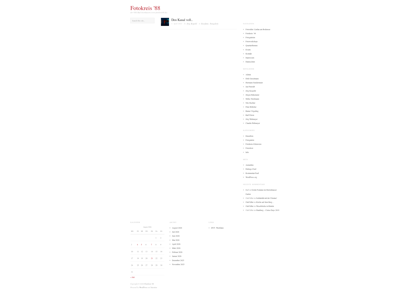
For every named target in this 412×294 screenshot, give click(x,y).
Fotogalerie (214, 23)
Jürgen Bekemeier (252, 94)
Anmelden (249, 165)
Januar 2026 (176, 256)
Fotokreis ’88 (251, 33)
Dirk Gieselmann (252, 78)
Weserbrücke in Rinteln (265, 206)
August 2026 (177, 227)
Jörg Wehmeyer (252, 119)
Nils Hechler (250, 102)
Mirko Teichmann (252, 98)
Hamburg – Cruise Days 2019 (267, 210)
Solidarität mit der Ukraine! (266, 198)
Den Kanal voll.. (182, 20)
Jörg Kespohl (192, 23)
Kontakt (249, 53)
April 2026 (176, 244)
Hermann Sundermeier (254, 82)
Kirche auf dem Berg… (265, 202)
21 (152, 258)
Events (248, 49)
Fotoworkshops (252, 41)
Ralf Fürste (250, 115)
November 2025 (178, 264)
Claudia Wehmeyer (253, 123)
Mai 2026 (175, 240)
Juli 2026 (175, 231)
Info (247, 152)
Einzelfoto (205, 23)
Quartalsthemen (252, 45)
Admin (248, 74)
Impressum (250, 57)
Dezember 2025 (178, 260)
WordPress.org (251, 177)
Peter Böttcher (251, 107)
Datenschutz (250, 61)
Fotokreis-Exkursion (253, 144)
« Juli (132, 277)
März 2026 (176, 248)
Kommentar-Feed (252, 173)
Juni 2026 (176, 235)
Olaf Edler (249, 202)
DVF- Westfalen (217, 227)
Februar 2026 (177, 252)
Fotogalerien (250, 37)
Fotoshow (249, 148)
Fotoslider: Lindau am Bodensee (258, 29)
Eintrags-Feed (251, 169)
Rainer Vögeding (252, 111)
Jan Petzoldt (250, 86)
